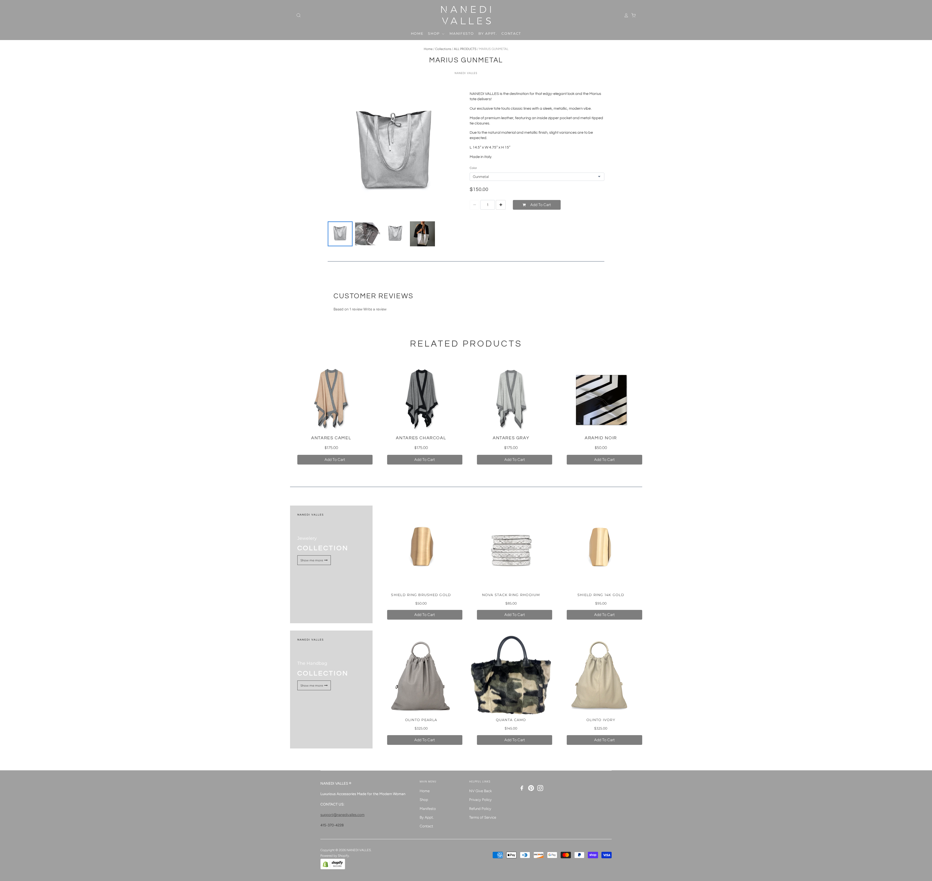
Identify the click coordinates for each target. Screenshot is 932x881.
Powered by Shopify (334, 855)
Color (473, 168)
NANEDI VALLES (466, 73)
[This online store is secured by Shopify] (332, 868)
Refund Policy (480, 808)
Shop (434, 33)
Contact (511, 33)
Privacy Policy (480, 800)
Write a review (374, 309)
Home (417, 33)
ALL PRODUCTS (465, 49)
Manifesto (461, 33)
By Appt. (487, 33)
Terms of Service (482, 817)
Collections (443, 49)
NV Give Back (480, 791)
